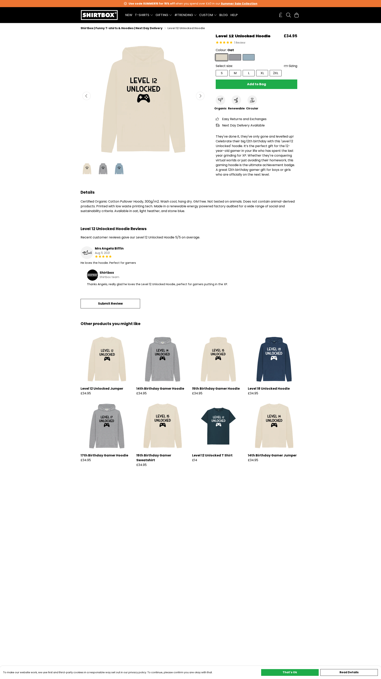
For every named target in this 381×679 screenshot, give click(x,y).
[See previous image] (86, 96)
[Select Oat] (222, 57)
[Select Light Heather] (235, 57)
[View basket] (296, 15)
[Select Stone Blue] (249, 57)
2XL (275, 73)
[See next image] (200, 96)
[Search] (288, 15)
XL (262, 73)
